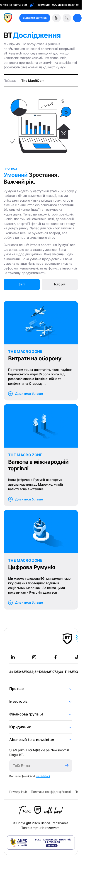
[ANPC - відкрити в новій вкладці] (41, 843)
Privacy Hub (18, 792)
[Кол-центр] (67, 18)
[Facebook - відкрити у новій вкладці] (55, 657)
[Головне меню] (77, 18)
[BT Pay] (67, 638)
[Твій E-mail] (35, 765)
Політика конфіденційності (51, 792)
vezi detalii (43, 776)
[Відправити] (66, 765)
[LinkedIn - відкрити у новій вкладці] (13, 657)
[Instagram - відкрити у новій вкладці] (34, 657)
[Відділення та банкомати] (56, 18)
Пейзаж (10, 80)
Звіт (22, 284)
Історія (59, 284)
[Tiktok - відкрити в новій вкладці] (76, 657)
